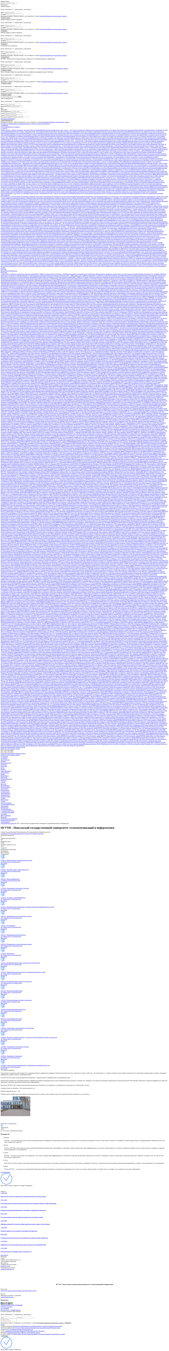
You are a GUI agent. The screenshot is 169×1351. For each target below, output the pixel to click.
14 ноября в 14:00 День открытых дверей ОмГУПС (128, 381)
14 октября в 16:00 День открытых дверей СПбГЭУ (117, 351)
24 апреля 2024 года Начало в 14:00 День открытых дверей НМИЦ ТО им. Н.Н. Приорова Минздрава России (51, 525)
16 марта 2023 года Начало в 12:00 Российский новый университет (53, 279)
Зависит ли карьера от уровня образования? (41, 190)
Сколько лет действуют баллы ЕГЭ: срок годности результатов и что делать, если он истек (118, 261)
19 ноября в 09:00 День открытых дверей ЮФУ (88, 391)
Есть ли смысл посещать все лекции (150, 138)
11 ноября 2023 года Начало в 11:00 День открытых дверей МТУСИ (120, 372)
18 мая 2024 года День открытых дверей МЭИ (144, 536)
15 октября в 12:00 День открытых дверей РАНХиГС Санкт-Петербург (81, 353)
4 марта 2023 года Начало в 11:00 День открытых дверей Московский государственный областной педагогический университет (126, 275)
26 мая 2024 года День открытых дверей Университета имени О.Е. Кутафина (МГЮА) (132, 543)
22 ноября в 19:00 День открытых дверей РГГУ (32, 394)
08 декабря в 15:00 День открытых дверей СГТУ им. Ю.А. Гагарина (130, 415)
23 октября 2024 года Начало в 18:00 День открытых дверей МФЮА (91, 585)
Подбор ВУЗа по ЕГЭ (32, 1331)
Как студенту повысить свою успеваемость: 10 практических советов (84, 174)
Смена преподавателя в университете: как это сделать (45, 139)
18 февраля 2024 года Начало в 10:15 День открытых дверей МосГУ (64, 478)
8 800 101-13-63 (5, 748)
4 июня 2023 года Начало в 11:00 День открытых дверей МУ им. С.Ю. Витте (143, 318)
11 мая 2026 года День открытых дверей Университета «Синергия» (56, 722)
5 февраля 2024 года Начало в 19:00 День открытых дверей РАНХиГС (60, 464)
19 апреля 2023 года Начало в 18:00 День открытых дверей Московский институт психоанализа (32, 309)
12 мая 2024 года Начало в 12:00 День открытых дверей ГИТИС (79, 533)
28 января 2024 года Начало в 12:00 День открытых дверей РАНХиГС (135, 459)
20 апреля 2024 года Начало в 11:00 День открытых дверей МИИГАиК (41, 522)
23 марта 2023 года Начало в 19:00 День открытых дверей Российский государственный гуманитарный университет (58, 286)
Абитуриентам (5, 195)
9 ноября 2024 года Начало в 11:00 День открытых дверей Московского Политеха (95, 592)
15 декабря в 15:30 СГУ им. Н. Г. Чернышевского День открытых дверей (121, 426)
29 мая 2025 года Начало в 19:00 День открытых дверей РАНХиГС (100, 658)
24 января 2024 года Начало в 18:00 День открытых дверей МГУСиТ (30, 449)
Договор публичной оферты (29, 1334)
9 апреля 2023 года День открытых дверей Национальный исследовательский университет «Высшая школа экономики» (117, 304)
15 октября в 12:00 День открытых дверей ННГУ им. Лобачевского (40, 353)
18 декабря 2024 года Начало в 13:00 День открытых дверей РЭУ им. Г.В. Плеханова (96, 612)
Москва (3, 769)
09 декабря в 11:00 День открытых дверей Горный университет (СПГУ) (88, 419)
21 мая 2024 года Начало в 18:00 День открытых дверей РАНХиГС (51, 540)
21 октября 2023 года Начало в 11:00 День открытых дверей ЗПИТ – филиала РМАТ (70, 356)
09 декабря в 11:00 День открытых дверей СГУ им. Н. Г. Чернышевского (45, 419)
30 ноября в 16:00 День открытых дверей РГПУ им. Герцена (93, 402)
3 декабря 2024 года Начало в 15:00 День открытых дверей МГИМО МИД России (105, 604)
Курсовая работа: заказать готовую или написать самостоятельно (38, 146)
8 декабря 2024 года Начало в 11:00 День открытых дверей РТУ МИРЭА (32, 608)
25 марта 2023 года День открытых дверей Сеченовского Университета (40, 288)
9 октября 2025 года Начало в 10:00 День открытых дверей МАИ (128, 673)
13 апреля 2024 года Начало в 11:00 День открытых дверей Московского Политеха (104, 516)
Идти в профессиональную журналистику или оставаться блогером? (140, 217)
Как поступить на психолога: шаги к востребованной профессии (138, 253)
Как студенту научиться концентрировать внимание (132, 171)
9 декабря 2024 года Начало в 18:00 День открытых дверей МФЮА (116, 608)
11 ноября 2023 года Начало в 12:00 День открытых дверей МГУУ (47, 375)
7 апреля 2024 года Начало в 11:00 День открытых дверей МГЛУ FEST (100, 508)
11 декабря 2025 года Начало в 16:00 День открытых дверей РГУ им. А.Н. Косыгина (35, 690)
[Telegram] (7, 1303)
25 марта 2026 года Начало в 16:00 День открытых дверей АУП (33, 714)
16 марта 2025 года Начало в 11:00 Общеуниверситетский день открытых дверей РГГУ (116, 638)
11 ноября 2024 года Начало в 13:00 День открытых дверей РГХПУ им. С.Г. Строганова (108, 593)
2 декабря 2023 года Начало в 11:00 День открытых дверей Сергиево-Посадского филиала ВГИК (36, 405)
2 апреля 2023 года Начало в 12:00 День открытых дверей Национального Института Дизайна (117, 296)
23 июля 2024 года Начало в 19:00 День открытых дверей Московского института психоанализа (79, 563)
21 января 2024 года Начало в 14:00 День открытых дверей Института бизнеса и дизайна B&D (92, 446)
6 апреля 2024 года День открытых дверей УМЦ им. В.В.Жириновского (89, 505)
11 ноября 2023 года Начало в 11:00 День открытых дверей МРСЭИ (85, 373)
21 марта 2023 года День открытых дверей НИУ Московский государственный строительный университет (60, 282)
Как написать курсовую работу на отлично (140, 166)
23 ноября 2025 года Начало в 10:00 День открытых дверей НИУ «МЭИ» (132, 682)
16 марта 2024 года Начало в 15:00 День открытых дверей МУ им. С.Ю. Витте (54, 492)
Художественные (6, 809)
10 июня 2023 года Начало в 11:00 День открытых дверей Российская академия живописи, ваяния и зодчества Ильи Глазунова (90, 320)
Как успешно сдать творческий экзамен (146, 231)
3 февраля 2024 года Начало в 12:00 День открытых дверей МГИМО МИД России (127, 462)
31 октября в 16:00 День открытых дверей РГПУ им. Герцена (39, 367)
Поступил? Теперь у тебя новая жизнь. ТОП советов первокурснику (33, 131)
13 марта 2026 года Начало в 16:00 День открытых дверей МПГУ (139, 707)
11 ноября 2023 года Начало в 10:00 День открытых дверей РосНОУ (139, 370)
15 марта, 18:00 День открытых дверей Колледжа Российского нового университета (108, 277)
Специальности (45, 123)
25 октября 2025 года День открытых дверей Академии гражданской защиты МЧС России (53, 676)
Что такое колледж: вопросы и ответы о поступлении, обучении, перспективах (60, 228)
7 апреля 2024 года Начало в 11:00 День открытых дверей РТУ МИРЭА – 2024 (41, 510)
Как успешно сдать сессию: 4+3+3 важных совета (135, 136)
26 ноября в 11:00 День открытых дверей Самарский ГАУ (26, 400)
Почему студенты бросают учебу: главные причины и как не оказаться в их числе (122, 160)
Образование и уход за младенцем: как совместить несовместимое (103, 201)
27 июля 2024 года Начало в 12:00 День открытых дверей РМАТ (80, 565)
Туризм (3, 801)
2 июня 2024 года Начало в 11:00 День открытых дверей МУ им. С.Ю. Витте (28, 548)
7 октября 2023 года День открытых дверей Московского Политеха (95, 345)
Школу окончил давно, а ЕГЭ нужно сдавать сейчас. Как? (58, 214)
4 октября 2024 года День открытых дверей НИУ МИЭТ (149, 578)
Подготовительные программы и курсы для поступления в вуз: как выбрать (67, 242)
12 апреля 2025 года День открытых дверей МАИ (63, 646)
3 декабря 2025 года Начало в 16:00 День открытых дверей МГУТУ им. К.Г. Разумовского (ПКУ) (84, 693)
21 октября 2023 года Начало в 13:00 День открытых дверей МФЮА (116, 356)
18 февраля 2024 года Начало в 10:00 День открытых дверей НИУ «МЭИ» (140, 476)
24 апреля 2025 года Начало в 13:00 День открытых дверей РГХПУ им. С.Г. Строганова (46, 650)
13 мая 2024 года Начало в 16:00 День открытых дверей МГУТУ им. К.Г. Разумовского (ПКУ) (50, 535)
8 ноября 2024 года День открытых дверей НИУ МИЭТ (100, 590)
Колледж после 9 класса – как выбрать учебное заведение (127, 250)
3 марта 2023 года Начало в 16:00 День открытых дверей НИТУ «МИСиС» (23, 274)
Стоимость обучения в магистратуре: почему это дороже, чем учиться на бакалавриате (98, 176)
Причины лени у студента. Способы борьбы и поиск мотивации (45, 150)
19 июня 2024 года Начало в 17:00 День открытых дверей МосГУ (131, 554)
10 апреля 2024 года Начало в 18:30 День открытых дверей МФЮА (38, 514)
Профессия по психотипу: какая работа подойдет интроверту (136, 155)
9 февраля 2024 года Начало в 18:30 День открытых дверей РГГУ (36, 465)
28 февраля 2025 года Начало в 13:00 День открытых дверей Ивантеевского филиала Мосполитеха (53, 635)
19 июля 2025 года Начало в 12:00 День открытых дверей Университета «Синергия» (111, 665)
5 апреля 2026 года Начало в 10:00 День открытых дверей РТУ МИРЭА (54, 715)
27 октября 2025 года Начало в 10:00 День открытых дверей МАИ (142, 676)
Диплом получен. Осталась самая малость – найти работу (45, 149)
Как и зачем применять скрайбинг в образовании (101, 171)
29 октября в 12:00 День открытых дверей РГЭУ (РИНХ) (73, 366)
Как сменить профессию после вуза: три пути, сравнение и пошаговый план (68, 184)
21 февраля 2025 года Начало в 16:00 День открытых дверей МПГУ (57, 631)
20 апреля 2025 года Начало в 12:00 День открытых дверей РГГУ (83, 649)
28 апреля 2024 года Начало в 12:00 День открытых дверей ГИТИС (57, 532)
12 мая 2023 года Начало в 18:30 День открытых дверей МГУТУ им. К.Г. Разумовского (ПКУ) (103, 312)
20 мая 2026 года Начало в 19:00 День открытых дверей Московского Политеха (63, 725)
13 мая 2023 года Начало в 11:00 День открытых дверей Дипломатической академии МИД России (133, 313)
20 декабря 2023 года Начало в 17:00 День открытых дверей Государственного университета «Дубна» (87, 435)
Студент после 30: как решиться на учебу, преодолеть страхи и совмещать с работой (31, 182)
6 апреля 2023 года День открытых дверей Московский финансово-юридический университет (55, 301)
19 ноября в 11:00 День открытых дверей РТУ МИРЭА (119, 391)
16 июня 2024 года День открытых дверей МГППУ (135, 552)
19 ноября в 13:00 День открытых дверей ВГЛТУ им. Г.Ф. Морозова (79, 392)
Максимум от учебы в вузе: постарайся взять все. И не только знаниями (37, 141)
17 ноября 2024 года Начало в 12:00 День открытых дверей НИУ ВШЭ (26, 600)
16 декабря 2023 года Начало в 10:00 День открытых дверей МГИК (122, 427)
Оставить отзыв (5, 1172)
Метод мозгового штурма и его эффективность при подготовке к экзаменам (76, 131)
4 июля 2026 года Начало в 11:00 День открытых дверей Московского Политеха (55, 741)
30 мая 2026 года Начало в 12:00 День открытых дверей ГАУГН (45, 728)
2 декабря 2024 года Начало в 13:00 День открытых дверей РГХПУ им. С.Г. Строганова (54, 604)
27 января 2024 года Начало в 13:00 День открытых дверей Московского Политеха (123, 456)
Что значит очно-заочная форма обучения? (27, 217)
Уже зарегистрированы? (8, 118)
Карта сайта (17, 1334)
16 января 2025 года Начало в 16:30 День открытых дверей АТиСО (110, 619)
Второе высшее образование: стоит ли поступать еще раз (140, 184)
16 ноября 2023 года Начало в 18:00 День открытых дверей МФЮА (59, 383)
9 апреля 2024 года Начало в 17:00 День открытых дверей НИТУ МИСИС (145, 511)
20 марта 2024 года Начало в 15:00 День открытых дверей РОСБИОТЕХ (39, 494)
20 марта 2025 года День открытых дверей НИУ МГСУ (128, 639)
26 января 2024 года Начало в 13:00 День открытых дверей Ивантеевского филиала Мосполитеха (116, 449)
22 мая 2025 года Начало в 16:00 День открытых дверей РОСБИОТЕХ (121, 655)
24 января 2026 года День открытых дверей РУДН (88, 699)
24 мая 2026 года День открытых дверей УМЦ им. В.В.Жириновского (79, 726)
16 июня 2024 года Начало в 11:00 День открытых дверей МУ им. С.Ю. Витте (46, 554)
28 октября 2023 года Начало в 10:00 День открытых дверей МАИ (141, 362)
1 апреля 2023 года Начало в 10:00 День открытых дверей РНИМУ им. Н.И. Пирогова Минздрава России (79, 294)
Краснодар (4, 777)
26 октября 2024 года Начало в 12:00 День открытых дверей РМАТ (47, 587)
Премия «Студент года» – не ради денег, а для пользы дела (77, 141)
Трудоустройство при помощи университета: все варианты (40, 177)
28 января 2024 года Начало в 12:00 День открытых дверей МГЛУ (94, 459)
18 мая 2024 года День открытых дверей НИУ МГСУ (81, 538)
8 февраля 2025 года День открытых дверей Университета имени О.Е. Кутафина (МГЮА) (115, 625)
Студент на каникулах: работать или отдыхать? (86, 130)
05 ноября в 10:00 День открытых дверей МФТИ (107, 369)
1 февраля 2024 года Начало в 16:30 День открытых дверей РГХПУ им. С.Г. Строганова (39, 462)
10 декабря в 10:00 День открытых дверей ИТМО (72, 421)
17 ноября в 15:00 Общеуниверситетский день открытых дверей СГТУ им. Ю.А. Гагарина (79, 385)
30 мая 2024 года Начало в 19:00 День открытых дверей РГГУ (28, 546)
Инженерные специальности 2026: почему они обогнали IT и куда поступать (81, 264)
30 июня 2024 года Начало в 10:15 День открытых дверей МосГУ (120, 559)
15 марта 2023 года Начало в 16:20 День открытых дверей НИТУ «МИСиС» (60, 277)
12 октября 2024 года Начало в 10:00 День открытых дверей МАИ (101, 581)
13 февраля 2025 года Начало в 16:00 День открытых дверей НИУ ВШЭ (133, 627)
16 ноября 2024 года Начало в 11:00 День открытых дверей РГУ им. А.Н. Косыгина (101, 598)
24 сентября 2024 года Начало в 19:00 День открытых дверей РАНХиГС (95, 574)
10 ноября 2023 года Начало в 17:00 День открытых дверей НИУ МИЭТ (97, 370)
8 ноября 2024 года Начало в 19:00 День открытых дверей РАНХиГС (138, 590)
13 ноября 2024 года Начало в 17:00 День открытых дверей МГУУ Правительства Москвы (80, 595)
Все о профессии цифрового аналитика (133, 244)
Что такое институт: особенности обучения (137, 229)
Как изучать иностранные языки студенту (116, 182)
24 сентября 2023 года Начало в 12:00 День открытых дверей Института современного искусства (38, 339)
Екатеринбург (5, 772)
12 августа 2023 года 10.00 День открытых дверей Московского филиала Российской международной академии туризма (122, 331)
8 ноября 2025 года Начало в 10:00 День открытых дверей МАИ (132, 677)
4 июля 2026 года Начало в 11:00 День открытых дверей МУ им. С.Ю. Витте (123, 739)
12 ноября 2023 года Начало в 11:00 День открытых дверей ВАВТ (88, 378)
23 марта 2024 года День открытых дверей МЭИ (52, 495)
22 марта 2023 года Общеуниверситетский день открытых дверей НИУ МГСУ (89, 283)
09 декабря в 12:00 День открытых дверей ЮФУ (124, 419)
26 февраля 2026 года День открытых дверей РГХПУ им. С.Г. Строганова (121, 706)
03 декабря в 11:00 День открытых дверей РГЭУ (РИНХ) (126, 410)
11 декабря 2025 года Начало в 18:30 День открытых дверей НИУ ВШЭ (81, 690)
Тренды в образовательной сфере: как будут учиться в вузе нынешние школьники (85, 188)
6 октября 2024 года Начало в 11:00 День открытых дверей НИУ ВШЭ (93, 579)
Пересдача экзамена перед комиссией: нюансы (129, 168)
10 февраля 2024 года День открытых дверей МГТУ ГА (72, 465)
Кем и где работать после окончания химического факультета (97, 248)
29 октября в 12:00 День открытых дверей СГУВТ (143, 366)
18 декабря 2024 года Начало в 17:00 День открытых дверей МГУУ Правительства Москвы (41, 614)
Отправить (4, 31)
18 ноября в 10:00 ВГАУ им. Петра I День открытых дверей (105, 386)
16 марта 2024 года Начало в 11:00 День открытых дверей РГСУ (136, 489)
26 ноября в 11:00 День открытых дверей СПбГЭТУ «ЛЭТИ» (127, 399)
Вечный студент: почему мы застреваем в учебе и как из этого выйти (84, 199)
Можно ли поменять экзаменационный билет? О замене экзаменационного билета (36, 136)
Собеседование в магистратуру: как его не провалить (77, 212)
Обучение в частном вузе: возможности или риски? (113, 239)
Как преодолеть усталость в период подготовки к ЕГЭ (74, 229)
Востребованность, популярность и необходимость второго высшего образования (132, 185)
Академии (4, 814)
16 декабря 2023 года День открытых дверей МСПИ (86, 427)
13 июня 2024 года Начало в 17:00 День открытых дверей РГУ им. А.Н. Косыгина (81, 551)
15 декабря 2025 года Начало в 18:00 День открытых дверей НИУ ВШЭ (33, 693)
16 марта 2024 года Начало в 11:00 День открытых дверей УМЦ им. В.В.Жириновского (59, 491)
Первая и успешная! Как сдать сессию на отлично (146, 154)
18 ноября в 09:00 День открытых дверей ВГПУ (42, 386)
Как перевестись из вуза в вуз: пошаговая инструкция (147, 193)
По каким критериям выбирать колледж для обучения (59, 233)
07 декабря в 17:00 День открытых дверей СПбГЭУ (20, 415)
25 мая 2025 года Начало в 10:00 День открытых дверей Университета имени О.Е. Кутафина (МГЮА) (83, 657)
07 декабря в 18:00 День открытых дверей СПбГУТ (51, 415)
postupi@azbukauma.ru (7, 1269)
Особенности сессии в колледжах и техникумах (49, 250)
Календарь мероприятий (8, 747)
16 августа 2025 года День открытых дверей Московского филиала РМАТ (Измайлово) (65, 666)
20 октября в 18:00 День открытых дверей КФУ (125, 354)
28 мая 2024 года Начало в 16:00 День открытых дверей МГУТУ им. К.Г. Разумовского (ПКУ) (109, 544)
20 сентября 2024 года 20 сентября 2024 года (82, 571)
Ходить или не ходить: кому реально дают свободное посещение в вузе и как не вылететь (67, 133)
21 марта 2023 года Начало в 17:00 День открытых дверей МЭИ (112, 282)
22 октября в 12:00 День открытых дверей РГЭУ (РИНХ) (29, 359)
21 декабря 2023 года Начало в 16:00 (129, 435)
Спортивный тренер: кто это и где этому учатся (18, 248)
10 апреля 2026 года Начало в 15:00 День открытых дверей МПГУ (145, 715)
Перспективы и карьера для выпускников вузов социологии (132, 187)
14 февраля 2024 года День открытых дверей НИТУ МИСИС (76, 468)
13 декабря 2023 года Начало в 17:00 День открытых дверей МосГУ (62, 424)
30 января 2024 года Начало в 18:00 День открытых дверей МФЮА (61, 460)
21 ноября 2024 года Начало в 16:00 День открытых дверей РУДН (108, 600)
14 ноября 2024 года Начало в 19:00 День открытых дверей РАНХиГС (40, 597)
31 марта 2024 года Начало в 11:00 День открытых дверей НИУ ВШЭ (29, 502)
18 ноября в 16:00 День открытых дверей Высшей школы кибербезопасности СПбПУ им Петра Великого (42, 391)
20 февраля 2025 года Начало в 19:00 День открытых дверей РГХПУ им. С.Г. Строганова (133, 630)
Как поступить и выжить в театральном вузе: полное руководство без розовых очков (52, 210)
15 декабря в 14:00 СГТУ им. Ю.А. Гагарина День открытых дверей (78, 426)
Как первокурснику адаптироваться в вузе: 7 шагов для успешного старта (49, 193)
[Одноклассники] (4, 1303)
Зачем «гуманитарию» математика (134, 210)
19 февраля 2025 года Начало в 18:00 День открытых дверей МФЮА (85, 630)
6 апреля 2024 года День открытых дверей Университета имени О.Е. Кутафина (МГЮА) (41, 505)
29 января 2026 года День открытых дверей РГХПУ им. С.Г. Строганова (94, 701)
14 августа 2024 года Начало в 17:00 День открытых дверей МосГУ (89, 568)
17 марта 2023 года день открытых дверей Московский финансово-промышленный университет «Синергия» (85, 280)
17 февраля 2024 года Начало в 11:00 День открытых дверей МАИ (80, 475)
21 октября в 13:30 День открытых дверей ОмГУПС (29, 356)
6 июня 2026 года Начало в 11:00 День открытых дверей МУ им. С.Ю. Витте (46, 733)
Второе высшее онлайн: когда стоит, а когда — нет (56, 130)
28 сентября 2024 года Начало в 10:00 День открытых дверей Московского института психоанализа (126, 576)
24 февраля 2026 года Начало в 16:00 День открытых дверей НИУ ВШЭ (77, 706)
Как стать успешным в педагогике (14, 161)
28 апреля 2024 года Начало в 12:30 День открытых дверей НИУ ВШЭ (98, 532)
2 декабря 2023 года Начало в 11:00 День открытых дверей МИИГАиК (139, 405)
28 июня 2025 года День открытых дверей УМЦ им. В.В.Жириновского (64, 663)
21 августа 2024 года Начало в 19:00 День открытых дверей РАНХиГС (74, 570)
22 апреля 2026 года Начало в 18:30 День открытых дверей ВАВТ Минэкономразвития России (102, 718)
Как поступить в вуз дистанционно (30, 214)
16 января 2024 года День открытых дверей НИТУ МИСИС (125, 442)
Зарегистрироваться (6, 120)
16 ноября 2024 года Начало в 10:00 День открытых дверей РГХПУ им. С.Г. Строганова (50, 598)
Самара (3, 782)
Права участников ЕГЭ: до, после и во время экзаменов (107, 229)
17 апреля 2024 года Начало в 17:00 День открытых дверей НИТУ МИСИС (140, 517)
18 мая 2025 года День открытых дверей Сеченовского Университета (36, 654)
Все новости (4, 1255)
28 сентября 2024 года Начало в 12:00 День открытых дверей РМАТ (70, 578)
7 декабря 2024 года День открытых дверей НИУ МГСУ (119, 606)
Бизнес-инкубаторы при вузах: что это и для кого (103, 155)
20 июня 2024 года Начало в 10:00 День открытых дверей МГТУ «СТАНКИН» (56, 555)
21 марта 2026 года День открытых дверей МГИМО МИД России (97, 710)
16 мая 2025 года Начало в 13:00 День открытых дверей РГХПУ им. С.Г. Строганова (86, 652)
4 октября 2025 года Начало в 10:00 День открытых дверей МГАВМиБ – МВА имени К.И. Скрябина (93, 671)
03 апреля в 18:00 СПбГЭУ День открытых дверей (56, 503)
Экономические (5, 793)
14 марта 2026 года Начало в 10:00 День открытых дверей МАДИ (98, 709)
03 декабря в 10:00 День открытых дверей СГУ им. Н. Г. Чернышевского (53, 410)
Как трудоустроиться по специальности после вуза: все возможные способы (26, 247)
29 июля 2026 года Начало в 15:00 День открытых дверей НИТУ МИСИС (138, 742)
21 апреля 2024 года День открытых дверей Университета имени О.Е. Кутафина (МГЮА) (89, 522)
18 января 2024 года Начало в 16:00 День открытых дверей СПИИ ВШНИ (53, 442)
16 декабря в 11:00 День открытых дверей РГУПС (62, 430)
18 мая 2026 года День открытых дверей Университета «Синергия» (145, 723)
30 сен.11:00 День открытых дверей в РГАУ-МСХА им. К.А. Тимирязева (134, 342)
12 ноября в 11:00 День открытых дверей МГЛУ (52, 380)
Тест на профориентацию (14, 1329)
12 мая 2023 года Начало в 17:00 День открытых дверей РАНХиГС (55, 312)
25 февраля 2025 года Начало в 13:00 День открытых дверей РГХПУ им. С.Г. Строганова (35, 633)
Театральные (4, 806)
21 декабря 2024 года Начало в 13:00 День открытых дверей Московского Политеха (90, 617)
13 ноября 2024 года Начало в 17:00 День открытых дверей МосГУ (127, 595)
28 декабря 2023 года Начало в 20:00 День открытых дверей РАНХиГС (139, 440)
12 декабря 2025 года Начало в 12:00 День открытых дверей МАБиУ (124, 690)
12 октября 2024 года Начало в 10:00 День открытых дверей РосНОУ (61, 581)
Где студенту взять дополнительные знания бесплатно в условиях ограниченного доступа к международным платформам (71, 185)
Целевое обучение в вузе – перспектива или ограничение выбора (26, 163)
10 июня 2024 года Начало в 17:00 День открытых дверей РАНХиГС (36, 551)
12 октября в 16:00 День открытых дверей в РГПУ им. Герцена (138, 348)
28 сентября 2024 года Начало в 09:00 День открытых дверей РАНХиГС (74, 576)
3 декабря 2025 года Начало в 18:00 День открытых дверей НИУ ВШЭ (113, 687)
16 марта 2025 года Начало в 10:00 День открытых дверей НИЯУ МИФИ (26, 638)
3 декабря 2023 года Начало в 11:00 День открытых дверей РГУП (37, 408)
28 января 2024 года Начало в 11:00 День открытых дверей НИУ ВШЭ (53, 459)
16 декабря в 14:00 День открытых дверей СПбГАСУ (27, 432)
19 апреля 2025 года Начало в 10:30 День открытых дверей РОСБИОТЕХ (41, 649)
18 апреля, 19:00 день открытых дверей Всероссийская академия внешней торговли (108, 305)
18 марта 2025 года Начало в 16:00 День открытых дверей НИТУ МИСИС (51, 639)
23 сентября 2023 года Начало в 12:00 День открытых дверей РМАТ (113, 337)
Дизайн (3, 798)
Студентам (4, 128)
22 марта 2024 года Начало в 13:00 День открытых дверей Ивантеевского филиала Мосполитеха (90, 494)
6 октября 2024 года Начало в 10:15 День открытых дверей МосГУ (52, 579)
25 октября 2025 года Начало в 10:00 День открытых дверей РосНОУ (101, 676)
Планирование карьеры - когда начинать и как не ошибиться (112, 247)
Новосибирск (5, 776)
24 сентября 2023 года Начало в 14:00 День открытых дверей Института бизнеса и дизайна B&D (96, 339)
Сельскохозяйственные (8, 804)
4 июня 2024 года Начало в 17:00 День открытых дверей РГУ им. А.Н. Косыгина (75, 548)
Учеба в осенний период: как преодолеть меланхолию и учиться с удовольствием (91, 161)
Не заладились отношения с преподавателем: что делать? (82, 150)
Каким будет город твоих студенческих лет (128, 152)
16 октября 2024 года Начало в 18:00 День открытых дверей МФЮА (130, 582)
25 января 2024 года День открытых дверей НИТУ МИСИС (69, 449)
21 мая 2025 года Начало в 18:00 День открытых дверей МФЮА (42, 655)
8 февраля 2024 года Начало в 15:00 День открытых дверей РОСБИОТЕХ (103, 464)
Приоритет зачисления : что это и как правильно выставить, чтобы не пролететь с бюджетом (72, 260)
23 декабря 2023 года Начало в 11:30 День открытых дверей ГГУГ (115, 438)
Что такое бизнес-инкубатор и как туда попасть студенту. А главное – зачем (122, 150)
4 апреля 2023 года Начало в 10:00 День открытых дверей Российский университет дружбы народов (51, 298)
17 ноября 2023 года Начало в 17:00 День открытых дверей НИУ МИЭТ (30, 385)
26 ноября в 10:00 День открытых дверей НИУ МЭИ (93, 399)
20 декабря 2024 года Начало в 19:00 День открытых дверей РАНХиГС (73, 616)
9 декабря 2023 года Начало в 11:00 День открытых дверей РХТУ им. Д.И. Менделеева (119, 416)
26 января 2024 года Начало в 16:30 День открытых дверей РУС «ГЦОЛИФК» (74, 451)
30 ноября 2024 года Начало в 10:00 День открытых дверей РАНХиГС (111, 603)
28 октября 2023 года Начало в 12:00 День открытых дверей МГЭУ (107, 364)
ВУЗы (2, 123)
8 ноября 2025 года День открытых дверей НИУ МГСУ (96, 677)
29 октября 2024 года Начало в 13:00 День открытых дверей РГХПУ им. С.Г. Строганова (94, 587)
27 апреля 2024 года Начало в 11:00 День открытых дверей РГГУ (141, 530)
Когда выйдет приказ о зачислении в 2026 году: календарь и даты (71, 261)
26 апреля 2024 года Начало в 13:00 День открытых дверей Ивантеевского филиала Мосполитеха (133, 527)
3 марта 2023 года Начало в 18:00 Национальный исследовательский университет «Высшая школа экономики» (79, 274)
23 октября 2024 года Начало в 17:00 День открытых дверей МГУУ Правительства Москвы (43, 585)
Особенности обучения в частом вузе (18, 176)
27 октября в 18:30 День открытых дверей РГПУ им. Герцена (112, 361)
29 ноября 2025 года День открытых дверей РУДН (134, 685)
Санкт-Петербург (6, 771)
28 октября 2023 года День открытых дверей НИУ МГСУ (41, 362)
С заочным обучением (7, 811)
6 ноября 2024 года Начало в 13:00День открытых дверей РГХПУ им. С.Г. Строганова (58, 590)
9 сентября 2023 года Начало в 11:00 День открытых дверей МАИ (99, 348)
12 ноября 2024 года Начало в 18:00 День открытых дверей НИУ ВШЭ (31, 595)
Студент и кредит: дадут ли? (106, 152)
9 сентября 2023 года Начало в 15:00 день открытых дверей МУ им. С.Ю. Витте (70, 334)
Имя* (2, 12)
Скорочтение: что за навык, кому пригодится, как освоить (117, 130)
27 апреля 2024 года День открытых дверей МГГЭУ (118, 529)
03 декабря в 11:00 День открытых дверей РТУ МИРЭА (92, 410)
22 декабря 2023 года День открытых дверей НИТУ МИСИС (90, 437)
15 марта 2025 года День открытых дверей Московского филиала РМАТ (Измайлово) (68, 636)
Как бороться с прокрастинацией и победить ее (90, 203)
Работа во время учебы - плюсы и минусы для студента (28, 184)
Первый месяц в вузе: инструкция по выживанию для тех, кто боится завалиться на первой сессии (101, 193)
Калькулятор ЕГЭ (6, 271)
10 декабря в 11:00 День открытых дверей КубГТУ (48, 423)
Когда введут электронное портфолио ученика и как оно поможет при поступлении (130, 199)
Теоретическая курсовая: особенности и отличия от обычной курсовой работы (107, 154)
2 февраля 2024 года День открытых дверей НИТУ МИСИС (84, 462)
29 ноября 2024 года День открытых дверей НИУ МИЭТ (115, 601)
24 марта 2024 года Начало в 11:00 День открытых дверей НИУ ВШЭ (29, 498)
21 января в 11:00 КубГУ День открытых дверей (29, 448)
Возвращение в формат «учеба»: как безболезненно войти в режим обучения (66, 155)
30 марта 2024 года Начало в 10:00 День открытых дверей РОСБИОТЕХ (94, 500)
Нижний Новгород (6, 779)
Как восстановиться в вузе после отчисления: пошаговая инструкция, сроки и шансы (44, 192)
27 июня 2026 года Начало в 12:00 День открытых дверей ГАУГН (81, 737)
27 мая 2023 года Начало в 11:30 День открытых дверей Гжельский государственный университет (87, 315)
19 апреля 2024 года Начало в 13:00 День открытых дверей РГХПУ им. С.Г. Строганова (137, 519)
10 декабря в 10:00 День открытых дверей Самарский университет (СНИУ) (139, 421)
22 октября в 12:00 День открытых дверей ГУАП (60, 359)
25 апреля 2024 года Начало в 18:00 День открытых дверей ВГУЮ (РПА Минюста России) (76, 527)
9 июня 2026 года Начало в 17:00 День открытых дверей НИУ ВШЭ (136, 729)
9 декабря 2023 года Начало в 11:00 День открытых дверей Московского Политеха (68, 416)
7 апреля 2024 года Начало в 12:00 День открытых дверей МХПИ (85, 510)
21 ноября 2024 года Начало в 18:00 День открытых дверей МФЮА (24, 601)
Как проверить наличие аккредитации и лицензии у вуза (85, 206)
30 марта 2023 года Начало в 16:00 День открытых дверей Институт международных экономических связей (47, 293)
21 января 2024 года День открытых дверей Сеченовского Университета (82, 445)
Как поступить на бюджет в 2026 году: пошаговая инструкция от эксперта (42, 215)
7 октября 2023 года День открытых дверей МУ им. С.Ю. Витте (134, 345)
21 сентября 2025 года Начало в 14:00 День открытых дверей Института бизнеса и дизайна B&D (34, 671)
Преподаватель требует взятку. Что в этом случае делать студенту (91, 138)
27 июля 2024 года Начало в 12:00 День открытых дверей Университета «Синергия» (125, 565)
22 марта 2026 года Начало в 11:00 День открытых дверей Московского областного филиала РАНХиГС (57, 712)
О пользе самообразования (64, 176)
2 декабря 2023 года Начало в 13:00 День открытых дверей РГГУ (118, 407)
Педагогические (5, 787)
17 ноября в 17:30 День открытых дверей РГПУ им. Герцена (125, 385)
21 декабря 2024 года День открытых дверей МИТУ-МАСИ (113, 616)
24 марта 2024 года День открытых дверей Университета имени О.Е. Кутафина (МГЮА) (53, 497)
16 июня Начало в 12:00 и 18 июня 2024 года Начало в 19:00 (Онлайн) (91, 554)
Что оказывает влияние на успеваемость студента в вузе (115, 169)
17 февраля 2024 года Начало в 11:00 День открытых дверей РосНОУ (39, 475)
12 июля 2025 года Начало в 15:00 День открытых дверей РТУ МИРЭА (25, 665)
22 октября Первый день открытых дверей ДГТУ (151, 356)
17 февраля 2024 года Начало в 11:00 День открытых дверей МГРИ (124, 473)
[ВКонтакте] (2, 1303)
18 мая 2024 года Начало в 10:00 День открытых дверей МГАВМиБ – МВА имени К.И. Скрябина (126, 538)
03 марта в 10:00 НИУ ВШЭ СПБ (40, 486)
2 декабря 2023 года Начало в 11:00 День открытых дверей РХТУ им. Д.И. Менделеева (91, 405)
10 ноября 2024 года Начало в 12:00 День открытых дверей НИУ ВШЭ (60, 593)
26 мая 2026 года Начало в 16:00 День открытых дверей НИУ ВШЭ (121, 726)
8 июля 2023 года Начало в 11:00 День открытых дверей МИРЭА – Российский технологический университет (113, 328)
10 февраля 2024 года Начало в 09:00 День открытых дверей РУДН (109, 465)
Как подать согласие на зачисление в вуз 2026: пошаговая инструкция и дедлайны (49, 256)
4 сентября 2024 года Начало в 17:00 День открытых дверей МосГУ (48, 571)
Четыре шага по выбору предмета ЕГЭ (66, 236)
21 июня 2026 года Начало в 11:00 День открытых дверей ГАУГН (125, 736)
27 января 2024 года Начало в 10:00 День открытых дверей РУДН (101, 453)
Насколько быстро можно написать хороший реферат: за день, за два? (83, 218)
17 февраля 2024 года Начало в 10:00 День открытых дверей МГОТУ (38, 473)
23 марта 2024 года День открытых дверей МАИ (81, 495)
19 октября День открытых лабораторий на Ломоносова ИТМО (92, 354)
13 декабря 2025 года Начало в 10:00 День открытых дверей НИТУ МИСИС (45, 692)
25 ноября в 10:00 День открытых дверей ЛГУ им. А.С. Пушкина (34, 397)
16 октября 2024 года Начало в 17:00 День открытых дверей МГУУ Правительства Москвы (42, 582)
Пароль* (3, 115)
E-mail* (3, 113)
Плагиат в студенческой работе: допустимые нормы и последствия (29, 169)
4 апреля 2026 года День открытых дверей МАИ (67, 714)
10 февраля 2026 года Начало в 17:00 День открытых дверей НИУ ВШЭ (101, 703)
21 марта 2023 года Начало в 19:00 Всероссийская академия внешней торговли (41, 283)
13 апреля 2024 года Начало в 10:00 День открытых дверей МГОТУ (59, 516)
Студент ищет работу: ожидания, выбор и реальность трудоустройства (46, 161)
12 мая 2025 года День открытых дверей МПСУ (137, 650)
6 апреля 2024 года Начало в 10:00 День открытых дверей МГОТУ (131, 505)
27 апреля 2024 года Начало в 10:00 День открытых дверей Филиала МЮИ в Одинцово (54, 530)
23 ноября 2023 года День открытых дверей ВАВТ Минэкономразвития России (107, 394)
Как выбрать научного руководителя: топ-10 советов (40, 154)
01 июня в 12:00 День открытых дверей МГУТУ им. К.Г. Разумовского (108, 546)
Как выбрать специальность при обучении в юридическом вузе (109, 242)
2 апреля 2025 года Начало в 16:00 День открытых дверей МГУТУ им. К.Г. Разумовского (110, 641)
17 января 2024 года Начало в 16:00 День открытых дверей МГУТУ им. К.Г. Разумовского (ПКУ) (47, 443)
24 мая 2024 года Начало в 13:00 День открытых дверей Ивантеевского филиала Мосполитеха (47, 541)
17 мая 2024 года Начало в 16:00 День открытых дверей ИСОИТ (111, 536)
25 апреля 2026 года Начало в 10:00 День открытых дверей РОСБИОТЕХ (104, 720)
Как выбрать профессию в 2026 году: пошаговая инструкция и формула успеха (63, 266)
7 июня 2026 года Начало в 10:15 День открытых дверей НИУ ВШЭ (95, 729)
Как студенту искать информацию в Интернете (34, 168)
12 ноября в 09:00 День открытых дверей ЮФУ (23, 380)
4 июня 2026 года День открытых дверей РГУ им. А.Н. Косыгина (53, 731)
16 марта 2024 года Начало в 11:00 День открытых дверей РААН (97, 489)
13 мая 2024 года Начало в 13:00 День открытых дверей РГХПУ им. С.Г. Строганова (123, 533)
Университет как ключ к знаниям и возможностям (145, 226)
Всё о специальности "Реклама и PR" (110, 244)
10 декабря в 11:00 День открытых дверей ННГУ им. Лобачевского (114, 423)
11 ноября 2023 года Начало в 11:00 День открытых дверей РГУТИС (79, 372)
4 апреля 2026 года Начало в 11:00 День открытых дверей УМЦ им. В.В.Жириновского (108, 714)
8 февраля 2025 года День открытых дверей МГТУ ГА (71, 625)
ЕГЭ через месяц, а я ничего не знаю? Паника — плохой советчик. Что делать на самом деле (131, 209)
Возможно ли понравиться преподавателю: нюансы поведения (88, 144)
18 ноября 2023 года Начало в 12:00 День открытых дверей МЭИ (85, 389)
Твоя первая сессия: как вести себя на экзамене (125, 138)
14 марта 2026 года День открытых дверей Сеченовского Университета (56, 709)
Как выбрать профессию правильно (16, 206)
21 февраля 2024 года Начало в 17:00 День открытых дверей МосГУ (86, 479)
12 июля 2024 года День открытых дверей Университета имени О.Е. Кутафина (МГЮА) (91, 560)
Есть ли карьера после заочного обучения (99, 223)
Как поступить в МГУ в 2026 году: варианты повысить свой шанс (83, 209)
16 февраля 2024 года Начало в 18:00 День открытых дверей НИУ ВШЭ (117, 470)
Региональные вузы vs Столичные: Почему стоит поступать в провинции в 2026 (33, 264)
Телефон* (4, 14)
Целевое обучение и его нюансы (114, 204)
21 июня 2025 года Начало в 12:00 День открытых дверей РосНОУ (95, 661)
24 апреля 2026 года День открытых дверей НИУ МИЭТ (21, 720)
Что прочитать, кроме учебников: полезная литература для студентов (82, 139)
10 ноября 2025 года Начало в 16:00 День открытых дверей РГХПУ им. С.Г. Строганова (39, 680)
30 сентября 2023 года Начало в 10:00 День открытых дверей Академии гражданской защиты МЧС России (70, 343)
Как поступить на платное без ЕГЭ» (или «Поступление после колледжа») (40, 199)
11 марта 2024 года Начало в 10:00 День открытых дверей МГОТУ (98, 486)
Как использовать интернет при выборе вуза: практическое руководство (47, 252)
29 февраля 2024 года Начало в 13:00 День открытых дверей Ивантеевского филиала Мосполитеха (48, 483)
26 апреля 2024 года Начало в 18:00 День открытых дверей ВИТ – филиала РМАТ (77, 529)
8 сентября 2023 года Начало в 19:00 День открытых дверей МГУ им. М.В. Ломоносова (77, 347)
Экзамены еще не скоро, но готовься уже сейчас (106, 136)
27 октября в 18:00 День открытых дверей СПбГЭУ (78, 361)
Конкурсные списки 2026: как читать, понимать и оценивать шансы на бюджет (97, 256)
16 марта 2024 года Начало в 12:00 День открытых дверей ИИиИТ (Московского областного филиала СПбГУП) (119, 491)
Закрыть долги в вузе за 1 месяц (17, 193)
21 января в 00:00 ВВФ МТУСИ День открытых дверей (137, 446)
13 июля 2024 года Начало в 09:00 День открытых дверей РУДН (137, 560)
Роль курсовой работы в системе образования (101, 168)
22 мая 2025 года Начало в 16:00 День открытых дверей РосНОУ (80, 655)
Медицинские (5, 785)
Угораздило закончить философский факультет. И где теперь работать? (126, 203)
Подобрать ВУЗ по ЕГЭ (29, 1290)
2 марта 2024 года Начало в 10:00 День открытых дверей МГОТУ (32, 484)
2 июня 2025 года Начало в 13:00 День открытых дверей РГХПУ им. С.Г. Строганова (84, 660)
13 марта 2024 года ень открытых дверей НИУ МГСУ (53, 487)
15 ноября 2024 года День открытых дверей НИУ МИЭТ (78, 597)
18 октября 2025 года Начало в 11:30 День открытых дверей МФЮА (87, 674)
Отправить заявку (6, 70)
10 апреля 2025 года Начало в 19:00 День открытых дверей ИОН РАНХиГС (86, 644)
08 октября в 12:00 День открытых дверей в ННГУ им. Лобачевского (59, 348)
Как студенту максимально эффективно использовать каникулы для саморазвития (31, 165)
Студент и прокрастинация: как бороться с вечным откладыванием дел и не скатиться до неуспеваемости (103, 180)
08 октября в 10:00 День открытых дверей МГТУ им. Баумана (121, 347)
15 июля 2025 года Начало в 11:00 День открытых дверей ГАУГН (66, 665)
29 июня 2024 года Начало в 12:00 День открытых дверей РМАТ (81, 559)
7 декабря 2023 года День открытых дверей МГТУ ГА (86, 413)
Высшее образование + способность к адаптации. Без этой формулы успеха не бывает (125, 198)
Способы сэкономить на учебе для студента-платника (120, 218)
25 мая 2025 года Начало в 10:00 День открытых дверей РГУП (33, 657)
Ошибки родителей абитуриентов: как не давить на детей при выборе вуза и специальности (107, 231)
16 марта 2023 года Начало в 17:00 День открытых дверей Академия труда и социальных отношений (103, 279)
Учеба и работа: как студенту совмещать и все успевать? (140, 201)
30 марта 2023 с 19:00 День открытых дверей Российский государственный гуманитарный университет (111, 293)
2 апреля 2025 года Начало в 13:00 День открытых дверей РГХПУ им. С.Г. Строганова (58, 641)
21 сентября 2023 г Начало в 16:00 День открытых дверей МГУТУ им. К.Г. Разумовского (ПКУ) (85, 358)
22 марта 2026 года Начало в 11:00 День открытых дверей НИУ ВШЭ (109, 712)
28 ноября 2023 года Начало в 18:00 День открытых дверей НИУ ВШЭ (126, 400)
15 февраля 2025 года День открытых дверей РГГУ (55, 628)
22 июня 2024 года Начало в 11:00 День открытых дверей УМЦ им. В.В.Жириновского (31, 557)
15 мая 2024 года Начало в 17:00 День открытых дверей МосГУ (30, 536)
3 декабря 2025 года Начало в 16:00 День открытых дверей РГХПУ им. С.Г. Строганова (65, 687)
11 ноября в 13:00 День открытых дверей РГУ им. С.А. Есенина (134, 375)
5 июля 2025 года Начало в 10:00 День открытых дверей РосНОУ (106, 663)
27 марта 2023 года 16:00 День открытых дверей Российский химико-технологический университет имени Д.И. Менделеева (70, 290)
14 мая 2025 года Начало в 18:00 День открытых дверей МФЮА (42, 652)
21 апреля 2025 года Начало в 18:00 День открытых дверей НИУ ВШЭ (124, 649)
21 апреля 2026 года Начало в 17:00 (62, 718)
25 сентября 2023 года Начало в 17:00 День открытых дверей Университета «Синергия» (45, 340)
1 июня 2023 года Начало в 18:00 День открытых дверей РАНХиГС (96, 317)
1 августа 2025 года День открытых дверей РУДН (24, 666)
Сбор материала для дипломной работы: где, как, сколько (23, 133)
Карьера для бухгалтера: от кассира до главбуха (21, 225)
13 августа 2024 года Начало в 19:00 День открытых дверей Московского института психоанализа (39, 568)
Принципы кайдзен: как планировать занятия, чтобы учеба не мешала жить (74, 147)
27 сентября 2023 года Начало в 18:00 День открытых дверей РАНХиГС (94, 340)
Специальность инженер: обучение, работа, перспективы (23, 229)
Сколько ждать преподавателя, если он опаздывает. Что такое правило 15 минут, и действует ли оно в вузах (114, 157)
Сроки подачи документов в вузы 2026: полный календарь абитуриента (66, 255)
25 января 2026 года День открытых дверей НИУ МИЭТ (121, 699)
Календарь (4, 272)
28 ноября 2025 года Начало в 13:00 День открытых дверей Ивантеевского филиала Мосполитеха (89, 685)
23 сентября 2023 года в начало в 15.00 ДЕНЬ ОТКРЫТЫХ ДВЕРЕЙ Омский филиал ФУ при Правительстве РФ (68, 335)
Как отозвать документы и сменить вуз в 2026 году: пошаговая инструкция (127, 258)
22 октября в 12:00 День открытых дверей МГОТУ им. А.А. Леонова (96, 359)
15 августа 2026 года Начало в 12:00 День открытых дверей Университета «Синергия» (135, 744)
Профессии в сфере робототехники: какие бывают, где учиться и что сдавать (96, 253)
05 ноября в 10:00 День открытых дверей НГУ (78, 369)
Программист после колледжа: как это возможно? (20, 222)
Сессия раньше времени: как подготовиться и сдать (76, 136)
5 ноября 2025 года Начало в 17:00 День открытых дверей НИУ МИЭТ (58, 677)
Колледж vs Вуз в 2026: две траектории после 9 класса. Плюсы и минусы (126, 264)
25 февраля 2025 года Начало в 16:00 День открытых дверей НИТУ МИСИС (85, 633)
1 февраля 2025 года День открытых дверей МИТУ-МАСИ (37, 623)
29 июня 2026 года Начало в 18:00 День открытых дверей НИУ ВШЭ (37, 739)
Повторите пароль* (6, 117)
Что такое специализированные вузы (98, 234)
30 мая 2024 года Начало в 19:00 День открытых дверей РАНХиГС (67, 546)
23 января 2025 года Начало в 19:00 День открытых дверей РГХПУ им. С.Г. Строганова (31, 620)
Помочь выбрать (17, 1290)
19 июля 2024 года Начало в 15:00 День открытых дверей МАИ (148, 562)
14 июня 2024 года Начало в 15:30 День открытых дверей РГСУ (125, 551)
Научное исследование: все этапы (104, 187)
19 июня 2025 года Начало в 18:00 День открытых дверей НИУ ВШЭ (54, 661)
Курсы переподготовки (34, 123)
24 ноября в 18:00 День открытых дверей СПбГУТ (82, 396)
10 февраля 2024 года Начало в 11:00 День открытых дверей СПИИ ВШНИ (68, 467)
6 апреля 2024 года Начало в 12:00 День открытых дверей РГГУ (59, 508)
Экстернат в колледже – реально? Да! (88, 198)
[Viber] (9, 1303)
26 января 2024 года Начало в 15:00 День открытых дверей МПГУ (31, 451)
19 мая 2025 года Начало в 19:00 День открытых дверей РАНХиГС (129, 654)
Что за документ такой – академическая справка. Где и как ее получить (30, 147)
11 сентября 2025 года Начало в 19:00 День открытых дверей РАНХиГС (67, 668)
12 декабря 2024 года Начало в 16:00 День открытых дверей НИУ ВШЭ (139, 609)
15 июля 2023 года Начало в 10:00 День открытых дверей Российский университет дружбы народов (131, 329)
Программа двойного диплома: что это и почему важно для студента (51, 171)
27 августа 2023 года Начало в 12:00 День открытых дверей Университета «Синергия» (67, 332)
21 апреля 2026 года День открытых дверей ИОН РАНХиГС (34, 718)
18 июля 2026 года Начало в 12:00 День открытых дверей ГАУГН (98, 741)
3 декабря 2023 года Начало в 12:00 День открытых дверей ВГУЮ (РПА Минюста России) (128, 408)
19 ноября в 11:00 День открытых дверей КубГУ (150, 391)
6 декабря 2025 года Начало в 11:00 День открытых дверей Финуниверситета (128, 688)
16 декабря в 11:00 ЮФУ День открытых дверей (91, 430)
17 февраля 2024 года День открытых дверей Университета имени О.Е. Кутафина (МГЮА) (85, 472)
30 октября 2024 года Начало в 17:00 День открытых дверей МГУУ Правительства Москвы (83, 589)
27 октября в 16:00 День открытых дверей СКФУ (48, 361)
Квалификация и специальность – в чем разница (19, 220)
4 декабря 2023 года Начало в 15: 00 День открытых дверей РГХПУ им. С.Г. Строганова (113, 411)
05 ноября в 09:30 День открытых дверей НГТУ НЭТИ (48, 369)
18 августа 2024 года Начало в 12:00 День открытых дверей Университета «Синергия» (135, 568)
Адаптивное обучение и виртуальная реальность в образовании (72, 166)
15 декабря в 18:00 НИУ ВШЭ (17, 427)
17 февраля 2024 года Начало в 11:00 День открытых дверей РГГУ (120, 475)
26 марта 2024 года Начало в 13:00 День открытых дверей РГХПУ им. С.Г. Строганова (76, 498)
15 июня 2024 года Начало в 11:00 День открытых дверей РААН (50, 552)
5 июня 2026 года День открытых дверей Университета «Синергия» (93, 731)
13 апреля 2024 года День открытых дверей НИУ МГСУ (147, 514)
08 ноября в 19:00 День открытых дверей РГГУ (37, 370)
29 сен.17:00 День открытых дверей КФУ (100, 342)
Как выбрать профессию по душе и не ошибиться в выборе (26, 242)
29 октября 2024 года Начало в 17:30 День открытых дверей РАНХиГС (34, 589)
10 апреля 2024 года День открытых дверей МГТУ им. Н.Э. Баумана (62, 513)
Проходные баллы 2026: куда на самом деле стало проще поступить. (47, 206)
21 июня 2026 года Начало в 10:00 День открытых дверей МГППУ (46, 736)
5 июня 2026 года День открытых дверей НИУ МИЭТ (130, 731)
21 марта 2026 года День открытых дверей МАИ (131, 710)
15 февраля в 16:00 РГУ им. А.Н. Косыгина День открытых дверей (115, 468)
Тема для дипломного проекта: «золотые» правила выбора (90, 158)
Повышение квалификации (18, 123)
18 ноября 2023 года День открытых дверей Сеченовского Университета (68, 388)
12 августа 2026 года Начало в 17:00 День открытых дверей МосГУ (36, 744)
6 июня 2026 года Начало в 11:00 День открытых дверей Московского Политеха (93, 733)
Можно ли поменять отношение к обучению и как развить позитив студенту (98, 179)
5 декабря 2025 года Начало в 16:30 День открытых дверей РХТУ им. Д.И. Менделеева (78, 688)
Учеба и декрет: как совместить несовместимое (70, 154)
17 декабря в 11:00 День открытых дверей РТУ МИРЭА (122, 432)
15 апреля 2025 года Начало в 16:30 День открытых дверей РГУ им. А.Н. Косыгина (137, 646)
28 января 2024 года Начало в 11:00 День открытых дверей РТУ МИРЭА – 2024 (116, 457)
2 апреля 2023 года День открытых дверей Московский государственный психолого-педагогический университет (55, 296)
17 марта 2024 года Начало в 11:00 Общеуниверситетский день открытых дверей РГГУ (104, 492)
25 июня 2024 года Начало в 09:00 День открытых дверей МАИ (77, 557)
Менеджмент (5, 799)
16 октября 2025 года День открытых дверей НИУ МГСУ (49, 674)
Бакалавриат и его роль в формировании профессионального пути (74, 190)
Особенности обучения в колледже (139, 239)
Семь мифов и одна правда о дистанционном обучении (40, 160)
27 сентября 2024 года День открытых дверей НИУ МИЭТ (35, 576)
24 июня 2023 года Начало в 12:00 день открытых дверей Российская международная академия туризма (65, 324)
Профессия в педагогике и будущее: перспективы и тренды (126, 234)
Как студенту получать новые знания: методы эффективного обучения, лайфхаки (103, 142)
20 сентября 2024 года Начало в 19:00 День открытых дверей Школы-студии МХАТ (121, 571)
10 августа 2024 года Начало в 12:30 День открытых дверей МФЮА (114, 567)
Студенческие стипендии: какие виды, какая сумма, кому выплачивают (26, 152)
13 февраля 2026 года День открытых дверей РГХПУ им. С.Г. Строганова (37, 704)
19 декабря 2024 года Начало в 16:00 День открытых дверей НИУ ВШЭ (90, 614)
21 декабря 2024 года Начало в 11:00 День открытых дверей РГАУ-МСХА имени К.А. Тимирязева (35, 617)
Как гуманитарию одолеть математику (116, 174)
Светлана (3, 269)
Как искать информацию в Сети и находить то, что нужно (118, 220)
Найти (19, 96)
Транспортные (5, 795)
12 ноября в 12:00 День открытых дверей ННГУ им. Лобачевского (123, 380)
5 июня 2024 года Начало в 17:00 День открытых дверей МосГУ (119, 548)
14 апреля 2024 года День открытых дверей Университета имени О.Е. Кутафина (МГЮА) (48, 517)
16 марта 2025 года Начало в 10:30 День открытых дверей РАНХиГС (69, 638)
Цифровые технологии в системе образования (57, 187)
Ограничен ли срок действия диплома (71, 201)
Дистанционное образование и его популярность (90, 196)
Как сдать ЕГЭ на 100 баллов (49, 229)
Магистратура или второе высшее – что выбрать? (48, 174)
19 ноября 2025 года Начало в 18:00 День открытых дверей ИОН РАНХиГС (88, 680)
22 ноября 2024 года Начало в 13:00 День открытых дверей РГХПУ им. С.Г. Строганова (71, 601)
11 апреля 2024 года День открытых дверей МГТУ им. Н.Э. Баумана (78, 514)
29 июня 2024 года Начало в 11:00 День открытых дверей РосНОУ (42, 559)
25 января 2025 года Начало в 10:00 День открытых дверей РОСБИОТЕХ (119, 620)
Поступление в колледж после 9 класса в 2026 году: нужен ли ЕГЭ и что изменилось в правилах (129, 260)
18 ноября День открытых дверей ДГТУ (16, 386)
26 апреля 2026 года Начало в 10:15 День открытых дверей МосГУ (146, 720)
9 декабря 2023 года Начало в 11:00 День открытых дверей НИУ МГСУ (45, 418)
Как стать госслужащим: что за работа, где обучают (50, 225)
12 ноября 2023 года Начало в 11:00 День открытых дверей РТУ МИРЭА (130, 378)
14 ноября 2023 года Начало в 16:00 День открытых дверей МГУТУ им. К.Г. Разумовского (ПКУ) (42, 381)
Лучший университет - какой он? (143, 233)
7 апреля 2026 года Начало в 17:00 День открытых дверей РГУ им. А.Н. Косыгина (100, 715)
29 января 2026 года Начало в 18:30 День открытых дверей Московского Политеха (141, 701)
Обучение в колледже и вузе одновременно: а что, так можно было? (114, 214)
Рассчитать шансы (6, 1290)
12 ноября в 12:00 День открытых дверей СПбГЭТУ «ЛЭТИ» (85, 380)
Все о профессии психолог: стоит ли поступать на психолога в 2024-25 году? (87, 250)
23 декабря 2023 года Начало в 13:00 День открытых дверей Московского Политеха (39, 440)
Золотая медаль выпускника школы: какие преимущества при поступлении (26, 231)
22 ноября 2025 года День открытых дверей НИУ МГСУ (93, 682)
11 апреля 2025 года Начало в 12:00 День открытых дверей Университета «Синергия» (134, 644)
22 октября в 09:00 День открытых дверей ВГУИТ (129, 358)
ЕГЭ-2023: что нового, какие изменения (88, 220)
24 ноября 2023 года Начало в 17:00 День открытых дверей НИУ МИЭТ (45, 396)
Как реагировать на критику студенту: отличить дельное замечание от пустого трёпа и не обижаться (49, 142)
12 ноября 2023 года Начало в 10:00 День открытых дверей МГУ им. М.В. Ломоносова (42, 378)
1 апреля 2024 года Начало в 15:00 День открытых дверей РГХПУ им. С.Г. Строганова (132, 502)
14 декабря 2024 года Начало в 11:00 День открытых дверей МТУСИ (90, 611)
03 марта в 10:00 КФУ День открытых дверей (64, 486)
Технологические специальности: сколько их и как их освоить (133, 237)
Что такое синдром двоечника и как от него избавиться (71, 241)
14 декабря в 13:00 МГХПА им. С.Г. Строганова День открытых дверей (140, 424)
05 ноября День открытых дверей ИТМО (150, 367)
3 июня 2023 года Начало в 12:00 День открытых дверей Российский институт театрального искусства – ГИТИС (42, 317)
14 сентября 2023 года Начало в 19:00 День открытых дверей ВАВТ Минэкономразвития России (93, 350)
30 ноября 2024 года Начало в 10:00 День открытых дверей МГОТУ (70, 603)
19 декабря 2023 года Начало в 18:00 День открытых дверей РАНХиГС (106, 434)
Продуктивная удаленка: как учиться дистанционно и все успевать (139, 149)
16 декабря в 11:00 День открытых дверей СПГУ (32, 430)
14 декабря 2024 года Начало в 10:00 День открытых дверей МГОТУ (49, 611)
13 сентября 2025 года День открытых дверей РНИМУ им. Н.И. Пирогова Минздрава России (117, 668)
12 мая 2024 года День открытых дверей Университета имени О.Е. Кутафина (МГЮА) (34, 533)
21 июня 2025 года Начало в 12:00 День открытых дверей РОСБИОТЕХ (136, 661)
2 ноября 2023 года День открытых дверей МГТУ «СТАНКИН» (77, 367)
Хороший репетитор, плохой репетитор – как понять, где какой (44, 209)
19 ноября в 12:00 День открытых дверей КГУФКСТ (43, 392)
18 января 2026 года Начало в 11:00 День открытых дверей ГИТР (145, 698)
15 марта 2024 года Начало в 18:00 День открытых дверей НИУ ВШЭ (90, 487)
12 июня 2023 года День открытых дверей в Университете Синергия (76, 321)
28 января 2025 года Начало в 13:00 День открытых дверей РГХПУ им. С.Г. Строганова (76, 622)
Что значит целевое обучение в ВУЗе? (139, 215)
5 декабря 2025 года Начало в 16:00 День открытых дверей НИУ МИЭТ (30, 688)
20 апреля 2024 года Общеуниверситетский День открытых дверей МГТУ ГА (63, 521)
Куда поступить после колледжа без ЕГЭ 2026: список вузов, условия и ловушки (112, 255)
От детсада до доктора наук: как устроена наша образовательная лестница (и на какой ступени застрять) (61, 207)
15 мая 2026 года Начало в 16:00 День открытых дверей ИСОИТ (77, 723)
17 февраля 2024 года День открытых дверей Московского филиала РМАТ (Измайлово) (31, 472)
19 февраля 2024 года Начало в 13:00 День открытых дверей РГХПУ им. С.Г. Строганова (39, 479)
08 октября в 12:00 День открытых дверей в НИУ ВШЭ (22, 348)
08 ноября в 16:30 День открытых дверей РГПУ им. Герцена (140, 369)
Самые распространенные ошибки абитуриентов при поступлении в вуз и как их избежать (96, 252)
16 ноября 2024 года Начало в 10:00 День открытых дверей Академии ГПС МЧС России (121, 597)
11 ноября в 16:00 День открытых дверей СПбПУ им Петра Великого (115, 377)
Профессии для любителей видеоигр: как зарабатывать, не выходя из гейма (56, 248)
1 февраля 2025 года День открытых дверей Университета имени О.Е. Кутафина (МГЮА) (82, 623)
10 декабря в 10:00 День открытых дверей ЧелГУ (102, 421)
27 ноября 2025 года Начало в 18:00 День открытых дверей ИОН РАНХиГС (37, 685)
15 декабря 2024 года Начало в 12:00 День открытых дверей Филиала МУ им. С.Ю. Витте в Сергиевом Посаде (37, 612)
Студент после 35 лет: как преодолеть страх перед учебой (43, 188)
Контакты (14, 271)
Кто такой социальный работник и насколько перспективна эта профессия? (71, 247)
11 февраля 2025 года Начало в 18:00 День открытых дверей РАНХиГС (50, 627)
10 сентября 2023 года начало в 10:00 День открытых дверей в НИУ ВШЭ (116, 334)
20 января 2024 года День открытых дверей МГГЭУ (91, 442)
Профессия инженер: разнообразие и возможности (64, 231)
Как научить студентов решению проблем (70, 177)
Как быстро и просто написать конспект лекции (113, 131)
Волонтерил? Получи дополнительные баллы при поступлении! (83, 215)
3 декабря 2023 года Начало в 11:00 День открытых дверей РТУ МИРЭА (79, 408)
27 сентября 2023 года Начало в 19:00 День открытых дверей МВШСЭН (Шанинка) (141, 340)
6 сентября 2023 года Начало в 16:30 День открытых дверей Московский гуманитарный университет (123, 332)
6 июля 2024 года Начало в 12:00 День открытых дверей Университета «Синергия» (40, 560)
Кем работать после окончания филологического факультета (109, 166)
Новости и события (14, 127)
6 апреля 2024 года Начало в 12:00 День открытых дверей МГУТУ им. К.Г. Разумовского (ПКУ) (127, 506)
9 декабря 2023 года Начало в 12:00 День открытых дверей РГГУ (123, 418)
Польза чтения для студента (59, 173)
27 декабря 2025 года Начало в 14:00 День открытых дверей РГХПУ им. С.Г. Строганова (127, 696)
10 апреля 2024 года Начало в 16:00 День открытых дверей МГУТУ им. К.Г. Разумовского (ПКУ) (112, 513)
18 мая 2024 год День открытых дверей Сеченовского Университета (44, 538)
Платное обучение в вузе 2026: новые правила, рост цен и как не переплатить (29, 258)
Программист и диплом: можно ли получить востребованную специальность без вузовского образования (73, 204)
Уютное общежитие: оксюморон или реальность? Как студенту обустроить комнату (73, 152)
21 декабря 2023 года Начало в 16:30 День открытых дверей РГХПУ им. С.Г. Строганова (45, 437)
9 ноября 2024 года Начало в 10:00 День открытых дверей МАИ (51, 592)
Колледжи (7, 123)
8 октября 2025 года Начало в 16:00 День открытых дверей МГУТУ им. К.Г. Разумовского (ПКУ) (80, 673)
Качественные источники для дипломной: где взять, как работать (25, 135)
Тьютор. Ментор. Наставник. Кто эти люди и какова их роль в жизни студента (29, 166)
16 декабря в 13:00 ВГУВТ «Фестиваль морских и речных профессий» (126, 430)
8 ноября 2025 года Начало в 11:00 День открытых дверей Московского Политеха (65, 679)
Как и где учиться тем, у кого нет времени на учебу (120, 196)
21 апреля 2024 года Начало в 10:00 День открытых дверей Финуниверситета (139, 522)
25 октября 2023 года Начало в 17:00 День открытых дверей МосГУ (137, 359)
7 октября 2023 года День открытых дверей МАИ (60, 345)
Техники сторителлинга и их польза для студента (143, 142)
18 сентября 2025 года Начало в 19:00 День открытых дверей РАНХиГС (94, 669)
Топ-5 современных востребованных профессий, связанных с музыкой (115, 225)
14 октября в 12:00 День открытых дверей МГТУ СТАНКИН (35, 351)
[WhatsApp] (12, 1303)
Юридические (5, 790)
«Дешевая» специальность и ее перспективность (126, 223)
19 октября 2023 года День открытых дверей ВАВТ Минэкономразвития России (48, 354)
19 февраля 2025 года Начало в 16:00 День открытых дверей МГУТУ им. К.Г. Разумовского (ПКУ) (35, 630)
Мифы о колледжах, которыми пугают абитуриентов (45, 212)
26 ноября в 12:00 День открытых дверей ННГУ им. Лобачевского (64, 400)
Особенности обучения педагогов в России (62, 179)
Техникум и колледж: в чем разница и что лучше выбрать (149, 266)
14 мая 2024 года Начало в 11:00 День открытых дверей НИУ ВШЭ (99, 535)
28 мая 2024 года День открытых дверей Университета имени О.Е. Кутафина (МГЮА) (55, 544)
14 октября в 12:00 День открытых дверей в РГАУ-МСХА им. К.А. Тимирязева (78, 351)
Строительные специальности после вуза (50, 239)
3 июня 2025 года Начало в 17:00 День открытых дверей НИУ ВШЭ (130, 660)
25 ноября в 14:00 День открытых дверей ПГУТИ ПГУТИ (22, 399)
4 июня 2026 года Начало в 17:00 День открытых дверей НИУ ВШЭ (54, 729)
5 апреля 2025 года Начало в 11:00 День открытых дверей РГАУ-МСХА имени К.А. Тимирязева (79, 642)
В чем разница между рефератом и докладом (120, 144)
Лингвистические (6, 803)
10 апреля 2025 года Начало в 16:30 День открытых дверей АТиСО (43, 644)
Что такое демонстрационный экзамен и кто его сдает (109, 212)
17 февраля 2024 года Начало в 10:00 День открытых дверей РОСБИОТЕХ (81, 473)
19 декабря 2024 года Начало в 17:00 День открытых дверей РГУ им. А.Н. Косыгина (137, 614)
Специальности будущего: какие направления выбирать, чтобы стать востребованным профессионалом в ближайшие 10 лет (77, 237)
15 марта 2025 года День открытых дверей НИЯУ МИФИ (111, 636)
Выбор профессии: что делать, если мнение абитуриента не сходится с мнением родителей (93, 245)
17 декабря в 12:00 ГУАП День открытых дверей (19, 434)
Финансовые (4, 807)
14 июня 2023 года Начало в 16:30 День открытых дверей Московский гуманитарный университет (126, 321)
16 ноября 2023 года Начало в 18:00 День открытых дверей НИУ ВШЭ (100, 383)
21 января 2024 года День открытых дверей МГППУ (44, 445)
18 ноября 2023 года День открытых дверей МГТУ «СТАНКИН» (142, 386)
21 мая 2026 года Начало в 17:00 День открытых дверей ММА (106, 725)
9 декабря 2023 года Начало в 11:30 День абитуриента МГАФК (85, 418)
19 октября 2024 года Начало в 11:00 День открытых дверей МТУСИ (79, 584)
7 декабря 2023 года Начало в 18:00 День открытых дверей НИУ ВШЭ (123, 413)
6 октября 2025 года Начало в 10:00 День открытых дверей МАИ (31, 673)
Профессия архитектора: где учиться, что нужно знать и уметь (103, 228)
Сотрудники (4, 127)
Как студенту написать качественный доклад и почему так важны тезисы (78, 165)
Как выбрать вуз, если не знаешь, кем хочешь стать (16, 196)
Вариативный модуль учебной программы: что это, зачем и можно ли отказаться (127, 139)
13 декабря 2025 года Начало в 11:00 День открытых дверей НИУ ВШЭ (89, 692)
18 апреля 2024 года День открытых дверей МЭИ (54, 519)
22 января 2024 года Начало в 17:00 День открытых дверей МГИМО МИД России (68, 448)
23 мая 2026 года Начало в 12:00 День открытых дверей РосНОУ (38, 726)
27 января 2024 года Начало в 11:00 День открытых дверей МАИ (53, 454)
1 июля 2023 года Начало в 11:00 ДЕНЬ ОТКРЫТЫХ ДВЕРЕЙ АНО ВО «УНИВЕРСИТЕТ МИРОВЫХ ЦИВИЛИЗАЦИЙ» (119, 326)
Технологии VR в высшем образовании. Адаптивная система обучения (110, 146)
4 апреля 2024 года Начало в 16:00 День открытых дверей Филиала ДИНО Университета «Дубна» (100, 503)
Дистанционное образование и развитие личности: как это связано (56, 198)
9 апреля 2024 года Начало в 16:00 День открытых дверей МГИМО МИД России (98, 511)
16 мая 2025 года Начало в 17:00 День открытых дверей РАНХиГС (132, 652)
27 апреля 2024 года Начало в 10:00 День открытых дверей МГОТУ (101, 530)
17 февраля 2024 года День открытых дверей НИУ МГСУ (130, 472)
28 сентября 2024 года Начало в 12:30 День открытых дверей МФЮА (111, 578)
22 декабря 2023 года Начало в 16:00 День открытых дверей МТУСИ (129, 437)
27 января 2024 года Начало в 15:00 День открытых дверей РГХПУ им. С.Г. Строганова (66, 457)
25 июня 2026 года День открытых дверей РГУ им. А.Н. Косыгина (41, 737)
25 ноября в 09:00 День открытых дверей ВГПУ (139, 396)
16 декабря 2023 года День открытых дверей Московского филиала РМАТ (48, 427)
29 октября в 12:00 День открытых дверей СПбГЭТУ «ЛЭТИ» (109, 366)
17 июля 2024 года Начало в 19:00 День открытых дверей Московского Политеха (64, 562)
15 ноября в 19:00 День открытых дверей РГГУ (24, 383)
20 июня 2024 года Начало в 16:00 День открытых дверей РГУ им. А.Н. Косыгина (104, 555)
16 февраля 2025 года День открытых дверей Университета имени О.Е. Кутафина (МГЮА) (98, 628)
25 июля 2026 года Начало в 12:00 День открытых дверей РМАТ (96, 742)
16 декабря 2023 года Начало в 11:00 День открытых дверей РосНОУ (108, 429)
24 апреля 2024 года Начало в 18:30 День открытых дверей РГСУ (103, 525)
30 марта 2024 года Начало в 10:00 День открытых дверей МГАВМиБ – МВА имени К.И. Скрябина (42, 500)
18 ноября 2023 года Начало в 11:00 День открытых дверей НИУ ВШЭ (44, 389)
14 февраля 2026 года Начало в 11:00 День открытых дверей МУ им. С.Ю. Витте (114, 704)
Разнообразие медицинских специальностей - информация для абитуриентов (31, 236)
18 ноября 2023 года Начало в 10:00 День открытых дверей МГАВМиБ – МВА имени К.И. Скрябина (120, 388)
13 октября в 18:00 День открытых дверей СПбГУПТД (47, 350)
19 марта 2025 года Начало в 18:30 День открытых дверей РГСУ (92, 639)
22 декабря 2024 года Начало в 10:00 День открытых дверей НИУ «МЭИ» (137, 617)
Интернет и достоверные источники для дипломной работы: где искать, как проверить (119, 135)
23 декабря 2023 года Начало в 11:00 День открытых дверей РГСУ (76, 438)
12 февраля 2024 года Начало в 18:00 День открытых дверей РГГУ (38, 468)
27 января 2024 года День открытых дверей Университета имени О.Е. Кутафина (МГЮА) (125, 451)
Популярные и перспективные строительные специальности (106, 241)
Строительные (5, 792)
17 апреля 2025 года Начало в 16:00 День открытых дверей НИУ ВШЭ (58, 647)
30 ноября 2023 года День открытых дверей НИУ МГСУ (58, 402)
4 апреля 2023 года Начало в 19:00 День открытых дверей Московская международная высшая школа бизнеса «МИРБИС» (118, 298)
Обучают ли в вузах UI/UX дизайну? (16, 245)
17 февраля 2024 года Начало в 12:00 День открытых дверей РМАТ (49, 476)
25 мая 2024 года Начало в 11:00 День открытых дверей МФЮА (124, 541)
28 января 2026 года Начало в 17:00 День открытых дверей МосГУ (53, 701)
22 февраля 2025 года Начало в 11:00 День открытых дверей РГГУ (97, 631)
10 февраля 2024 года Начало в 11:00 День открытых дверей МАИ (26, 467)
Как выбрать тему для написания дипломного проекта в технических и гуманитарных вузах (122, 190)
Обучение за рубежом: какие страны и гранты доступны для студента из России (100, 222)
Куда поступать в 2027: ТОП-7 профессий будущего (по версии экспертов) (109, 266)
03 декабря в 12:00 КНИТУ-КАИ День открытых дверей (30, 411)
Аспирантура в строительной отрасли (82, 187)
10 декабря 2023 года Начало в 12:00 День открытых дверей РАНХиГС (36, 421)
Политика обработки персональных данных (52, 1334)
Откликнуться (5, 57)
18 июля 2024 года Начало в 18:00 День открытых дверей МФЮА (109, 562)
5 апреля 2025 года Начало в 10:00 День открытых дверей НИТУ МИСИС (27, 642)
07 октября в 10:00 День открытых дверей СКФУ (36, 347)
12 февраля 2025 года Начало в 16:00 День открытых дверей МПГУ (91, 627)
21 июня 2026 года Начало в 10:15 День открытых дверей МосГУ (85, 736)
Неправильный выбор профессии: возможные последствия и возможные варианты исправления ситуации (110, 236)
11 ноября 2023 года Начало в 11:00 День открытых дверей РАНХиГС (126, 373)
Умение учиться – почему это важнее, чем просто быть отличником (21, 130)
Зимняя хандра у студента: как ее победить (18, 171)
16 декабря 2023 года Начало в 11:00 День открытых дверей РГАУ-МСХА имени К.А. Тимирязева (58, 429)
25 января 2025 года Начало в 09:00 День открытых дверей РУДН (77, 620)
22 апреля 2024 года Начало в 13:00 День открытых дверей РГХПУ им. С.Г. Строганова (69, 524)
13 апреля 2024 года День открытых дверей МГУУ (114, 514)
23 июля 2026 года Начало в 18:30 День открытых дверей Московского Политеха (52, 742)
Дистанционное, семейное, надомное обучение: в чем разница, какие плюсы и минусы (50, 203)
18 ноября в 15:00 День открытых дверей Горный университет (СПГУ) (126, 389)
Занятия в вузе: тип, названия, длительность (88, 233)
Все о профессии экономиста (45, 241)
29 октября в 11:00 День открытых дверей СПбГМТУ (40, 366)
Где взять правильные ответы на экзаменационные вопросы (51, 144)
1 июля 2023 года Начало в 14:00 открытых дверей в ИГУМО (61, 328)
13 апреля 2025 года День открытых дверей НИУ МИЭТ (95, 646)
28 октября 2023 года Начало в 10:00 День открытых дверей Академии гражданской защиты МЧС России (90, 362)
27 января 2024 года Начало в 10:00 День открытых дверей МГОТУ (61, 453)
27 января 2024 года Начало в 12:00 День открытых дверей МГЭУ (79, 456)
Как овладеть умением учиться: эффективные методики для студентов (121, 165)
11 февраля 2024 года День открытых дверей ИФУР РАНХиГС (110, 467)
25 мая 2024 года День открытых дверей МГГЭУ (90, 541)
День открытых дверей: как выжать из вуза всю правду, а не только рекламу (125, 206)
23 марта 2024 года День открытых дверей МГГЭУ (22, 495)
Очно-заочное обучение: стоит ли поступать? (41, 234)
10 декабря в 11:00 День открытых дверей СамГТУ (78, 423)
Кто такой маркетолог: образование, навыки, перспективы (80, 239)
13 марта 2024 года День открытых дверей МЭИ (22, 487)
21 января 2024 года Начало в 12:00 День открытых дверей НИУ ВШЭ (43, 446)
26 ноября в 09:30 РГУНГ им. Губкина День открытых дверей (58, 399)
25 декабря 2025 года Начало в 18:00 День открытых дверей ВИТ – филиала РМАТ (75, 696)
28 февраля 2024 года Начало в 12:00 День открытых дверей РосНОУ (105, 481)
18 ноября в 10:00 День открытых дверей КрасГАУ (71, 386)
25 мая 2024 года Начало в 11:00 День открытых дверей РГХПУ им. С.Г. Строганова (40, 543)
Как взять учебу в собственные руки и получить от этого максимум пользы (130, 158)
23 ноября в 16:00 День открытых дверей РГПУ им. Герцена (65, 394)
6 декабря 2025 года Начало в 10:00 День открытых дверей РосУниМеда (104, 695)
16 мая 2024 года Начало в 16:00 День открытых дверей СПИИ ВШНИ (70, 536)
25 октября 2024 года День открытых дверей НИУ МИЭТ (129, 585)
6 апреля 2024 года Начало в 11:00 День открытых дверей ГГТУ (40, 506)
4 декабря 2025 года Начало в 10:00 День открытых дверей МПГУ (133, 693)
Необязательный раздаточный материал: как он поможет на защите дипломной (69, 135)
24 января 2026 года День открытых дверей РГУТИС (57, 699)
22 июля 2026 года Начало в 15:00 (18, 742)
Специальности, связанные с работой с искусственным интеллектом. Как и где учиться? (72, 244)
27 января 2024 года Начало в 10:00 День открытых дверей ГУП (140, 453)
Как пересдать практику (79, 171)
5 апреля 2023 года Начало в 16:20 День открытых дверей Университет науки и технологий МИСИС (96, 299)
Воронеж (3, 780)
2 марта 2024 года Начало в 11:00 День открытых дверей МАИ (70, 484)
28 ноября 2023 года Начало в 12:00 (94, 400)
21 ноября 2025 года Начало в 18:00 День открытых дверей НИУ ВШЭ (54, 682)
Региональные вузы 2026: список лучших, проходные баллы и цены (97, 263)
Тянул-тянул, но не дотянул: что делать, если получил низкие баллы (55, 222)
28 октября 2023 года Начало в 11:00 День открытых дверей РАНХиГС (66, 364)
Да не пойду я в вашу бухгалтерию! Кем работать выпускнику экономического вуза (95, 217)
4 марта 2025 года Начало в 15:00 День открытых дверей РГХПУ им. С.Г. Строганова (108, 635)
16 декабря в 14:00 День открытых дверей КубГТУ (58, 432)
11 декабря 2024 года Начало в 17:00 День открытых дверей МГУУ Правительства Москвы (40, 609)
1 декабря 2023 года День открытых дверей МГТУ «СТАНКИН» (130, 402)
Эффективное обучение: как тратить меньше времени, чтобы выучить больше (80, 182)
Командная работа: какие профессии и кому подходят (107, 184)
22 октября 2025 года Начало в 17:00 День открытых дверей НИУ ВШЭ (129, 674)
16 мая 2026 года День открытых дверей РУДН (111, 723)
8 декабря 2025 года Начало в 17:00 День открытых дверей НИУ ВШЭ (29, 696)
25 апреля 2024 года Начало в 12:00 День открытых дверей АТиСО (143, 525)
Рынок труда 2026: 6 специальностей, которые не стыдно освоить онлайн (53, 196)
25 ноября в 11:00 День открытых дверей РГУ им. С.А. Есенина (107, 397)
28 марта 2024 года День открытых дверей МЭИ (116, 498)
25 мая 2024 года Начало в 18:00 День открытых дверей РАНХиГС (86, 543)
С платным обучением (7, 812)
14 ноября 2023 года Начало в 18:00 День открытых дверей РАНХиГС (92, 381)
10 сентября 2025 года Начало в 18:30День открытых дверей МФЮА (25, 668)
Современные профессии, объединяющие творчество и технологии (25, 244)
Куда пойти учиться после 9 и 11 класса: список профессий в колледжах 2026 (53, 263)
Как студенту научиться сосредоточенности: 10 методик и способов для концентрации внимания (132, 173)
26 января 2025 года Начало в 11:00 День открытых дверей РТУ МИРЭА (28, 622)
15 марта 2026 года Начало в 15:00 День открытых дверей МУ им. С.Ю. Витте (54, 710)
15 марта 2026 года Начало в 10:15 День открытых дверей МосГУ (137, 709)
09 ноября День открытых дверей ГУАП (64, 370)
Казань (3, 774)
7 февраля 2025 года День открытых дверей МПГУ (40, 625)
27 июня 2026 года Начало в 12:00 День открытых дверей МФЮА (120, 737)
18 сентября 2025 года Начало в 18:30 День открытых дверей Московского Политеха (47, 669)
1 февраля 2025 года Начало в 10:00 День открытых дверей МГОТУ (129, 623)
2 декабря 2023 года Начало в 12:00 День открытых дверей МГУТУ (79, 407)
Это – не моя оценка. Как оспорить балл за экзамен (73, 146)
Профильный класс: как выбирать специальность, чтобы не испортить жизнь (101, 210)
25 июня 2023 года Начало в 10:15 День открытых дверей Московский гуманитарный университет (126, 324)
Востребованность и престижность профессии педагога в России (46, 245)
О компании (4, 125)
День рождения (5, 111)
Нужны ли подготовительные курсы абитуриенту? (21, 241)
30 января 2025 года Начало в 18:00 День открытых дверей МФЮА (122, 622)
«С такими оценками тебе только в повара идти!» (55, 217)
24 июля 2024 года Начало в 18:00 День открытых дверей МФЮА (127, 563)
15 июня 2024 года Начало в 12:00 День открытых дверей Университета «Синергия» (94, 552)
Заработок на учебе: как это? (110, 149)
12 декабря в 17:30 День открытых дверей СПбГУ (27, 424)
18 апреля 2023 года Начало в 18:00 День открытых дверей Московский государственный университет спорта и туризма (55, 307)
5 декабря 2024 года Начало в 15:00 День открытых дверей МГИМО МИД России (44, 606)
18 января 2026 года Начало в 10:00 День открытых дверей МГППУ (105, 698)
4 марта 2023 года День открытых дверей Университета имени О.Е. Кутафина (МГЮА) (139, 274)
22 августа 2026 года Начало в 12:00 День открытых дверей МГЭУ (64, 745)
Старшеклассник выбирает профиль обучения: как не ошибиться (143, 222)
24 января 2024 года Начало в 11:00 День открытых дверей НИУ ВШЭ (114, 448)
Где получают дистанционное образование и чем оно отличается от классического (35, 201)
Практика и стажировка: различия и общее (135, 177)
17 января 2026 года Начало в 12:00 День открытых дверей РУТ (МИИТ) (63, 698)
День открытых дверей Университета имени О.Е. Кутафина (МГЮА (65, 331)
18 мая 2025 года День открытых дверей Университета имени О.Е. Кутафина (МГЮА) (83, 654)
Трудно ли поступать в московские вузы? (136, 176)
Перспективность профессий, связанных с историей (71, 234)
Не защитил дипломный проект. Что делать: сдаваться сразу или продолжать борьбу (119, 133)
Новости (22, 1331)
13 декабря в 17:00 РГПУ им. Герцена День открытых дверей (100, 424)
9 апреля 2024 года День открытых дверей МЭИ (59, 511)
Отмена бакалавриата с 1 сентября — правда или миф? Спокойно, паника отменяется (78, 258)
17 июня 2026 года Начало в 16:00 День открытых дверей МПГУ (134, 734)
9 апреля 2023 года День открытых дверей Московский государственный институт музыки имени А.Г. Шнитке (47, 304)
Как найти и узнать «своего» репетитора (115, 215)
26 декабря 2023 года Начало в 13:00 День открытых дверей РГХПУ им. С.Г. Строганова (91, 440)
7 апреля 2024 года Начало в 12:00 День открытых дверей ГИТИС (25, 511)
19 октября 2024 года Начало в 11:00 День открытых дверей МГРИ (120, 584)
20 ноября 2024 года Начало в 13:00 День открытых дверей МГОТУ (68, 600)
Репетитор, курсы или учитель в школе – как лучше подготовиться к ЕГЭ (114, 207)
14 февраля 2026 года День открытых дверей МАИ (74, 704)
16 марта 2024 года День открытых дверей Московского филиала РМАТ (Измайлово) (136, 487)
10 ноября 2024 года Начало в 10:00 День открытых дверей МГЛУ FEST (141, 592)
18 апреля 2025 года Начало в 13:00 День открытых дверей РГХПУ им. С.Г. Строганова (105, 647)
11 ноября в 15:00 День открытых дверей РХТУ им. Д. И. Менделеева (73, 377)
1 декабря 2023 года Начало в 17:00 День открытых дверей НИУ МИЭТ (40, 404)
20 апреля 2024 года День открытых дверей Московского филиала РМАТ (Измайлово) (112, 521)
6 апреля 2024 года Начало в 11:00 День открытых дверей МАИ (79, 506)
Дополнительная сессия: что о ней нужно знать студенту (34, 173)
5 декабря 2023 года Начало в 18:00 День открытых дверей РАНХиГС (49, 413)
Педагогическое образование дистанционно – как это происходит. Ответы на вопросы (61, 223)
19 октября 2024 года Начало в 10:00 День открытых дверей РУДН (39, 584)
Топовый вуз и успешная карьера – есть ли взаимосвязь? (45, 218)
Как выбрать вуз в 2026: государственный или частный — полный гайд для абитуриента (59, 226)
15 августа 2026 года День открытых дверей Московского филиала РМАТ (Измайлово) (82, 744)
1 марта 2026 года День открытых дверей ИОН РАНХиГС (46, 707)
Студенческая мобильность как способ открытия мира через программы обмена (112, 163)
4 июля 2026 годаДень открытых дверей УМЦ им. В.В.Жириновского (79, 739)
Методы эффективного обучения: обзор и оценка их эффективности (135, 248)
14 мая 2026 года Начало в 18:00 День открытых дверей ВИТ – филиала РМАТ (34, 723)
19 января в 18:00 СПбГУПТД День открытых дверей (145, 443)
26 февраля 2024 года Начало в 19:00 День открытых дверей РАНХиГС (62, 481)
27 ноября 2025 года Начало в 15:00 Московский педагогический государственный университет (101, 684)
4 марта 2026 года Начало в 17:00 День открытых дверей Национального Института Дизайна (92, 707)
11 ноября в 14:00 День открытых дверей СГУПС (37, 377)
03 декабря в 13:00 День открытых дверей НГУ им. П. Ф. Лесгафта (67, 411)
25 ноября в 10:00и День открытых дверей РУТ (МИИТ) (71, 397)
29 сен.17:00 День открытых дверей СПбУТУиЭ (73, 342)
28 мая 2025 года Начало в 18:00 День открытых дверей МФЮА (60, 658)
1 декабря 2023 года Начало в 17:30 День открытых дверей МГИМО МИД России (86, 404)
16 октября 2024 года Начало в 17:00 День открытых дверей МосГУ (90, 582)
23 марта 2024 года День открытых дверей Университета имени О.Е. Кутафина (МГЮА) (123, 495)
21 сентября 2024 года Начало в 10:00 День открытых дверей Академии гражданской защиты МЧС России (57, 573)
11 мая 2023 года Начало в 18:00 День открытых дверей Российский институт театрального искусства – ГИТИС (113, 310)
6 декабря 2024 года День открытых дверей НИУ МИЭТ (86, 606)
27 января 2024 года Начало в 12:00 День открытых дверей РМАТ (39, 456)
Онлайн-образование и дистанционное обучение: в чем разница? (67, 168)
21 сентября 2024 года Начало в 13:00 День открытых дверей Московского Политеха (114, 573)
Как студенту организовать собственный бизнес (34, 179)
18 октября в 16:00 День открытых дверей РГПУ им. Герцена (121, 353)
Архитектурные (5, 796)
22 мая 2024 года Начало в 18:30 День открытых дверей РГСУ (89, 540)
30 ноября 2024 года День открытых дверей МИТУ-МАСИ (32, 603)
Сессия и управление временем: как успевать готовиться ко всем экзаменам (133, 188)
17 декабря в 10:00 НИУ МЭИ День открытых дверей (89, 432)
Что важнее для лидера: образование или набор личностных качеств (77, 160)
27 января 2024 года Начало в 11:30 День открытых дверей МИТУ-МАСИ (95, 454)
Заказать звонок (5, 18)
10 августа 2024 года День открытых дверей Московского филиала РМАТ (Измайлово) (67, 567)
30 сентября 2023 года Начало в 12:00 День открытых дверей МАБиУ (123, 343)
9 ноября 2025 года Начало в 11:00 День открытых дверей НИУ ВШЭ (111, 679)
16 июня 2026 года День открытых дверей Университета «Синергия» (55, 734)
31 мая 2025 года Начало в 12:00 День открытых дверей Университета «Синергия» (34, 660)
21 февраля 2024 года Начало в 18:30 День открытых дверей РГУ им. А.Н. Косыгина (131, 479)
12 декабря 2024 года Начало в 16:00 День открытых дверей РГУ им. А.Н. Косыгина (92, 609)
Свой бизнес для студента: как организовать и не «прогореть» (54, 158)
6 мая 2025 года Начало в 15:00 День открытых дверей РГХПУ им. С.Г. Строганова (97, 650)
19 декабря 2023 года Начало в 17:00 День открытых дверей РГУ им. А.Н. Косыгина (59, 434)
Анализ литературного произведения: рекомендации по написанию (117, 147)
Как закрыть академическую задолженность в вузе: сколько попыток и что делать (94, 192)
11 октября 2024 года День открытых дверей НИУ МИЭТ (23, 581)
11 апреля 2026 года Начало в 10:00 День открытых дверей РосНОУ (73, 717)
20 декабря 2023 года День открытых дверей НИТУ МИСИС (145, 434)
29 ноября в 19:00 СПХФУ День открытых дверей (26, 402)
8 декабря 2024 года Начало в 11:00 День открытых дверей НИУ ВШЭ (75, 608)
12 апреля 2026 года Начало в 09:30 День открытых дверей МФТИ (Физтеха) (116, 717)
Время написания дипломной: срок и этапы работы (110, 141)
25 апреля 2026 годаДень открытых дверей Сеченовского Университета (60, 720)
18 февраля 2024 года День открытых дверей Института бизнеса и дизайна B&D (93, 476)
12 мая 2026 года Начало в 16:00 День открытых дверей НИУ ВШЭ (97, 722)
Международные (6, 815)
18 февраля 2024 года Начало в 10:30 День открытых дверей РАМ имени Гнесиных (109, 478)
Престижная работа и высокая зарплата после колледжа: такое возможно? (108, 226)
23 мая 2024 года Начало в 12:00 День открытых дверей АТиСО (127, 540)
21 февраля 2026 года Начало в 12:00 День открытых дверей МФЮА (35, 706)
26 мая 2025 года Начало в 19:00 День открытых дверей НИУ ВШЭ (134, 657)
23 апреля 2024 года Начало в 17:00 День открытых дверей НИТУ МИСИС (118, 524)
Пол (2, 108)
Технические (4, 788)
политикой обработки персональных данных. (53, 16)
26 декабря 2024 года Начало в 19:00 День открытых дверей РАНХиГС (68, 619)
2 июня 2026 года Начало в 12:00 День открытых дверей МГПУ (83, 728)
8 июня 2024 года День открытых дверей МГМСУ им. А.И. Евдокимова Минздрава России (49, 549)
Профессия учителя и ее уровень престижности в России (21, 253)
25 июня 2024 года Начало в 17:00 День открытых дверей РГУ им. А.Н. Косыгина (121, 557)
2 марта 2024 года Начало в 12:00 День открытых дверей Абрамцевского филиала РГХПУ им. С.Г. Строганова (122, 484)
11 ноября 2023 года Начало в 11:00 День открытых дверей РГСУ (45, 373)
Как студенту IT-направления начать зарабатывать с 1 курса (85, 173)
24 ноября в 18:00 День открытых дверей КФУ (111, 396)
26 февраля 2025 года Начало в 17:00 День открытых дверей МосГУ (128, 633)
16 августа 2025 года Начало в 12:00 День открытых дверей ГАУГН (111, 666)
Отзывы (3, 267)
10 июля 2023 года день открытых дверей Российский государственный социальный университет (71, 329)
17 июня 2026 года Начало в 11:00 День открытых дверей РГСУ (95, 734)
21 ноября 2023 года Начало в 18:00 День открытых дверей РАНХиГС (121, 392)
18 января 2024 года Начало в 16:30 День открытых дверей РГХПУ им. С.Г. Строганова (102, 443)
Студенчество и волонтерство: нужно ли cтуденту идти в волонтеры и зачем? (47, 180)
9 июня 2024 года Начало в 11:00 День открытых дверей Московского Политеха (101, 549)
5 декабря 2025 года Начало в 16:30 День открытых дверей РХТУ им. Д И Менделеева (57, 695)
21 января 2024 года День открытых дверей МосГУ (119, 445)
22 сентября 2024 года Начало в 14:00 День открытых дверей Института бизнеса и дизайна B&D (44, 574)
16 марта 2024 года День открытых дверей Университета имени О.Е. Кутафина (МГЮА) (51, 489)
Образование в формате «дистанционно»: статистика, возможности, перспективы (73, 169)
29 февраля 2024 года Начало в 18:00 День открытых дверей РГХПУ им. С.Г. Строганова (104, 483)
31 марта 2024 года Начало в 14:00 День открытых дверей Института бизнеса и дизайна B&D (78, 502)
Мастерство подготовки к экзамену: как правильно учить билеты (52, 138)
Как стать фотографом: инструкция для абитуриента (117, 233)
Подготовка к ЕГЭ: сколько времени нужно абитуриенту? (55, 253)
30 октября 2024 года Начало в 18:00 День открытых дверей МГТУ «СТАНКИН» (135, 589)
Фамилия (3, 106)
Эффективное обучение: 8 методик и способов (80, 225)
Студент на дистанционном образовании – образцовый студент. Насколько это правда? (56, 157)
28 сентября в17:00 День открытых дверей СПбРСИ (43, 342)
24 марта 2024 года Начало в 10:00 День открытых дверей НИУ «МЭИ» (101, 497)
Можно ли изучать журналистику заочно (148, 225)
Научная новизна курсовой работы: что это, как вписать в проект (82, 149)
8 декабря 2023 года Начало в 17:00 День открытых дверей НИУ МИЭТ (88, 415)
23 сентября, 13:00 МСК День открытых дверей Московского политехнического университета (130, 335)
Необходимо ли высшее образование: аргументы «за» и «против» (102, 177)
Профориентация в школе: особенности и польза (25, 237)
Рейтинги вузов (20, 747)
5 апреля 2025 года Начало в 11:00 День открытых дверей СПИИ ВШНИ (130, 642)
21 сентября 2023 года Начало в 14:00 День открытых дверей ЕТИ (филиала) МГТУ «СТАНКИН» (63, 337)
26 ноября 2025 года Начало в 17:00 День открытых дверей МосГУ (52, 684)
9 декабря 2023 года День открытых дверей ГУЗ (29, 416)
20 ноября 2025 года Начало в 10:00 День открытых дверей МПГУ (131, 680)
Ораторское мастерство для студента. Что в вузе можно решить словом (67, 163)
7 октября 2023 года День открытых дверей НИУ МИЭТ (28, 345)
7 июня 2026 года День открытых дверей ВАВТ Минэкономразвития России (140, 733)
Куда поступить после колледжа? (144, 214)
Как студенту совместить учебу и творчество (42, 176)
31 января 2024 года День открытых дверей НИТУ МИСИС (100, 460)
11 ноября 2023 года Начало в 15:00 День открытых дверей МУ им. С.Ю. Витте (91, 375)
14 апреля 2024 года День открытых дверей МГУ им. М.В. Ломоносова (96, 517)
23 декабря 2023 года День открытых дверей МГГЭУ (40, 438)
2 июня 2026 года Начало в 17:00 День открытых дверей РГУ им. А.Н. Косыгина (126, 728)
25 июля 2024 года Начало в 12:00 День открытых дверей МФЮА (41, 565)
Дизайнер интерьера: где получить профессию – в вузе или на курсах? (55, 220)
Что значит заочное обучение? (85, 214)
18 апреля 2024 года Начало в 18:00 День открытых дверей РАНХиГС (90, 519)
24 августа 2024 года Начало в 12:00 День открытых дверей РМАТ (115, 570)
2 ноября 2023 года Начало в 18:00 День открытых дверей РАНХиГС (117, 367)
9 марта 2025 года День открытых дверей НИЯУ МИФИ (25, 636)
